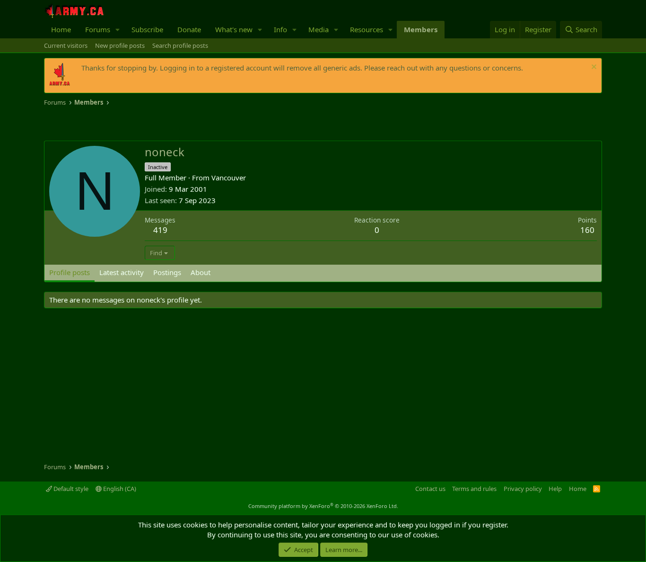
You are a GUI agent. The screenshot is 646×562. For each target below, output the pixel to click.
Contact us (430, 488)
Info (280, 29)
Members (420, 29)
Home (61, 29)
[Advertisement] (154, 124)
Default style (70, 488)
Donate (189, 29)
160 (587, 229)
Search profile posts (180, 45)
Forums (97, 29)
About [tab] (200, 272)
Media (318, 29)
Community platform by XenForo (323, 505)
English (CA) (119, 488)
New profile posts (120, 45)
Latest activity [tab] (121, 272)
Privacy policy (523, 488)
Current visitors (65, 45)
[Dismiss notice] (593, 68)
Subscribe (147, 29)
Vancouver (228, 177)
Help (555, 488)
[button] (117, 29)
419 (160, 229)
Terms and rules (474, 488)
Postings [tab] (167, 272)
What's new (234, 29)
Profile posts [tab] (69, 272)
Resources (366, 29)
